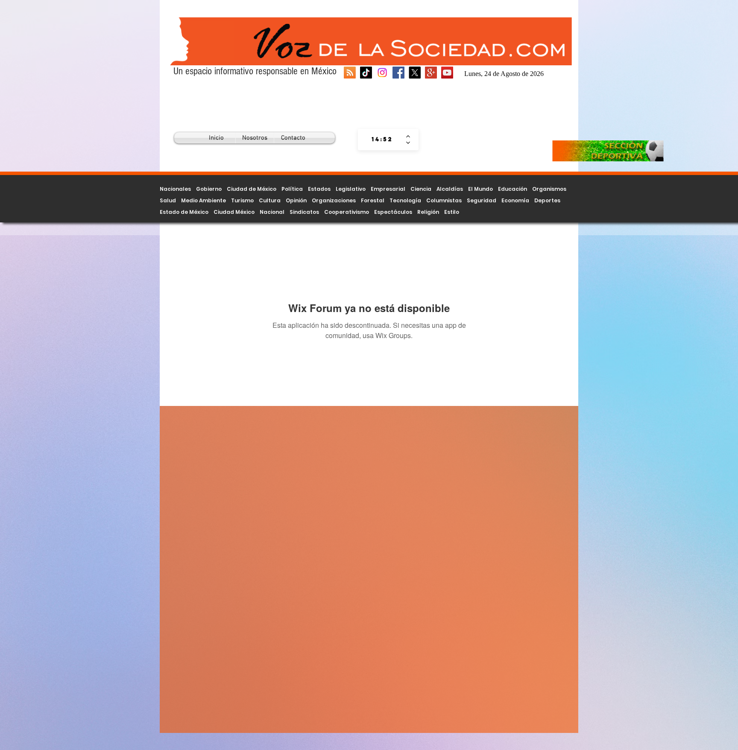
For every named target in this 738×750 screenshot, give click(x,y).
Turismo (242, 200)
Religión (428, 212)
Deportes (547, 200)
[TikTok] (366, 73)
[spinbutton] (382, 139)
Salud (168, 200)
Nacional (272, 212)
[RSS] (350, 73)
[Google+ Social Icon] (431, 73)
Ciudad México (234, 212)
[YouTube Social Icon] (447, 73)
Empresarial (388, 189)
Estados (319, 189)
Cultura (270, 200)
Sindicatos (304, 212)
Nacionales (175, 189)
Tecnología (405, 200)
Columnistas (444, 200)
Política (292, 189)
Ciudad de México (251, 189)
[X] (415, 73)
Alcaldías (449, 189)
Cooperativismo (346, 212)
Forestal (372, 200)
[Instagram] (382, 73)
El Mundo (480, 189)
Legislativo (351, 189)
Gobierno (209, 189)
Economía (515, 200)
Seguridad (481, 200)
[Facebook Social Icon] (398, 73)
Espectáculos (393, 212)
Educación (512, 189)
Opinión (296, 200)
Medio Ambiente (203, 200)
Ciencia (420, 189)
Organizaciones (334, 200)
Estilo (451, 212)
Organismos (549, 189)
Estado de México (184, 212)
